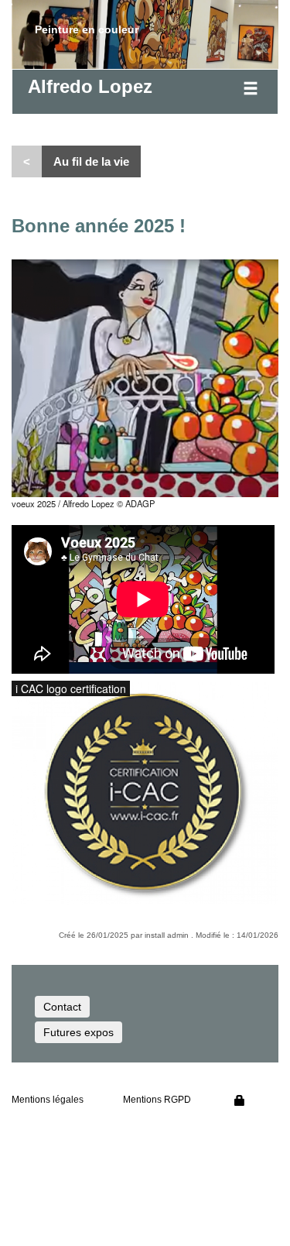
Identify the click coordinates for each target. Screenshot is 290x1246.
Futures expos (78, 1032)
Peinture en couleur (86, 29)
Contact (62, 1007)
